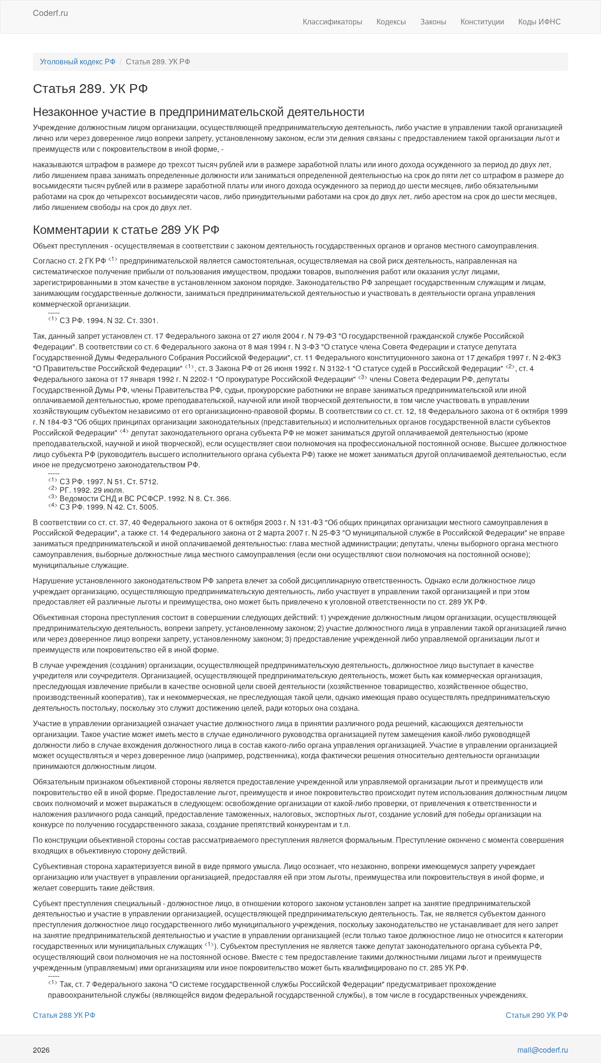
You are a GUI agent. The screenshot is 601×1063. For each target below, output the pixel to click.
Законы (433, 21)
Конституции (482, 21)
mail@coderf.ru (542, 1049)
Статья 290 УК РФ (537, 1014)
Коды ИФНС (539, 21)
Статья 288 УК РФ (64, 1014)
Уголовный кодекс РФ (78, 61)
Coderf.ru (50, 12)
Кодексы (391, 21)
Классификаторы (332, 21)
